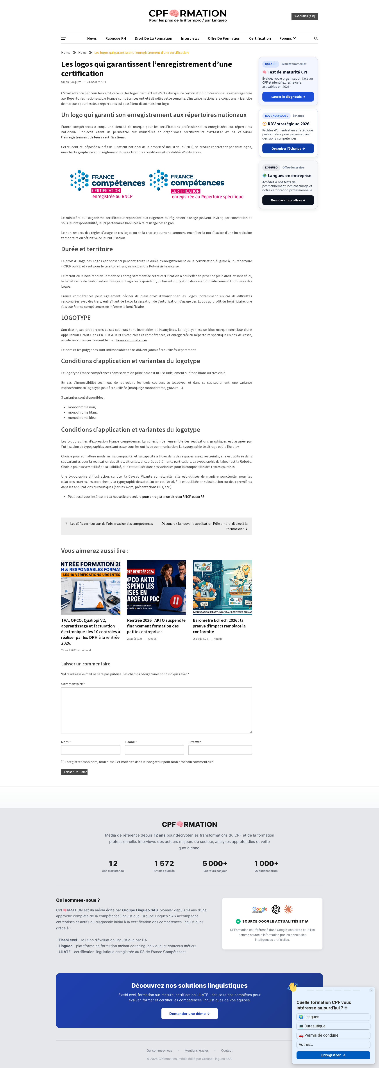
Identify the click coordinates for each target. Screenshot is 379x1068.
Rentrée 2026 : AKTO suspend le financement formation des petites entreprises (156, 625)
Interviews (190, 38)
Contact (226, 1050)
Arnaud (86, 650)
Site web (195, 742)
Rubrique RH (115, 38)
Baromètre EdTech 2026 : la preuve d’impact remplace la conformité (219, 625)
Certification (260, 38)
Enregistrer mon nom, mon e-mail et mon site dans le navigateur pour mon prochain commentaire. (139, 762)
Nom (66, 742)
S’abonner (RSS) (304, 16)
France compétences (131, 340)
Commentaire (73, 683)
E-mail (131, 742)
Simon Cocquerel (71, 82)
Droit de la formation (153, 38)
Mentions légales (197, 1050)
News (92, 38)
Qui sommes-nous (159, 1050)
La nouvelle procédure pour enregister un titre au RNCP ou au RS (156, 496)
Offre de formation (224, 38)
